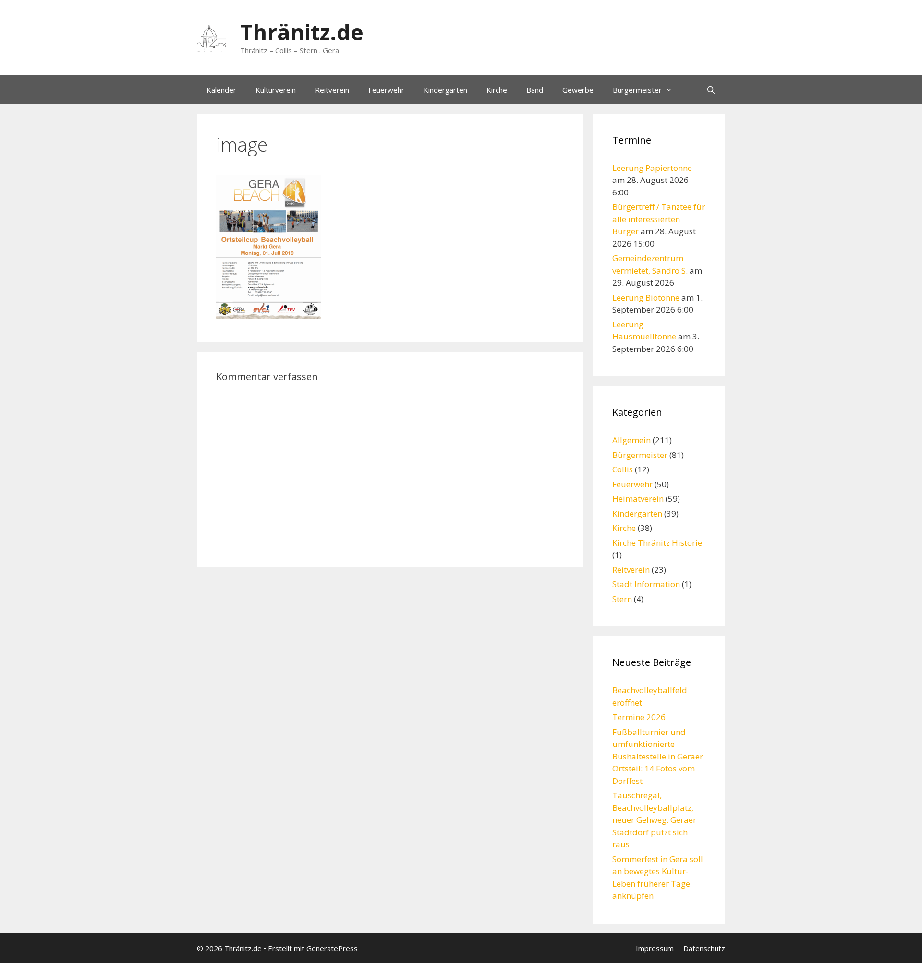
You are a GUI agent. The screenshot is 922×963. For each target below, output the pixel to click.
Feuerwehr (386, 90)
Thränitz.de (302, 32)
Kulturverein (275, 90)
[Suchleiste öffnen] (711, 89)
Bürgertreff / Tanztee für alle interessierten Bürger (658, 219)
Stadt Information (646, 584)
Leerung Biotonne (645, 297)
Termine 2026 (639, 716)
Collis (622, 469)
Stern (622, 598)
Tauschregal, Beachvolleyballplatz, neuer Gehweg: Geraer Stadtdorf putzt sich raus (654, 820)
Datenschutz (704, 948)
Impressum (655, 948)
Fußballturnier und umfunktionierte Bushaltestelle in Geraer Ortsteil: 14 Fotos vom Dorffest (657, 756)
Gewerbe (578, 90)
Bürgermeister (637, 90)
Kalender (221, 90)
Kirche (496, 90)
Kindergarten (445, 90)
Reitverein (332, 90)
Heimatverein (638, 498)
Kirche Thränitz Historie (657, 542)
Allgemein (631, 439)
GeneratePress (332, 948)
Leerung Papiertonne (652, 167)
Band (534, 90)
